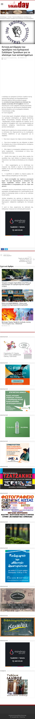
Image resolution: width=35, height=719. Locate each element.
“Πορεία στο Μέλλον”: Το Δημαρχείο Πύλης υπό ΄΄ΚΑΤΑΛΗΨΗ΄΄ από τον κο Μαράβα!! (25, 260)
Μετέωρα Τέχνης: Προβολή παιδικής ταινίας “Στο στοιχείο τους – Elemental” (16, 323)
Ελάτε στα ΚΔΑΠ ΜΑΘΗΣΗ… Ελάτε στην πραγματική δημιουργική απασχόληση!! (15, 304)
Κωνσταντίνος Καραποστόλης (10, 57)
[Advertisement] (17, 78)
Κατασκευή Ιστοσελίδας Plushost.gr (17, 715)
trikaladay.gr (3, 17)
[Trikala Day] (17, 4)
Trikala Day (22, 717)
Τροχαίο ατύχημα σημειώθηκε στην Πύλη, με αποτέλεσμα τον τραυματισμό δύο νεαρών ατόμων (16, 284)
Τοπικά (9, 17)
